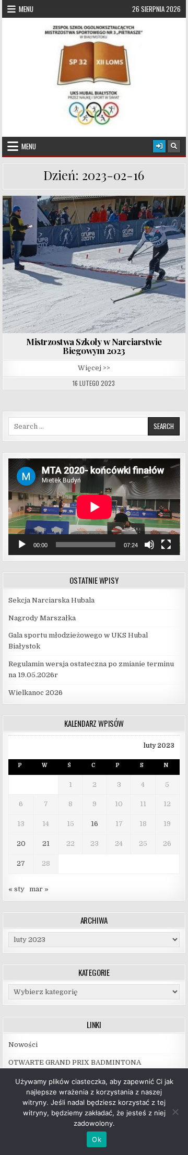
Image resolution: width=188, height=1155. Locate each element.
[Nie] (175, 1111)
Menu (26, 9)
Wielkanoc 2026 (35, 693)
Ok (96, 1139)
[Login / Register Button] (159, 146)
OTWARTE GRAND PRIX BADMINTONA (75, 1062)
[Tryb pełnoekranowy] (166, 544)
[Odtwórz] (22, 544)
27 (21, 863)
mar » (39, 889)
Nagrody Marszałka (42, 618)
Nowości (23, 1044)
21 (46, 843)
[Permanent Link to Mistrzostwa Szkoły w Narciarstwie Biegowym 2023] (94, 264)
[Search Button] (174, 146)
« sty (16, 889)
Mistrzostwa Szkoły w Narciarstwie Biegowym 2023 (94, 346)
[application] (94, 506)
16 (94, 824)
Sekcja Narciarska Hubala (51, 600)
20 (21, 843)
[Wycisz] (149, 544)
